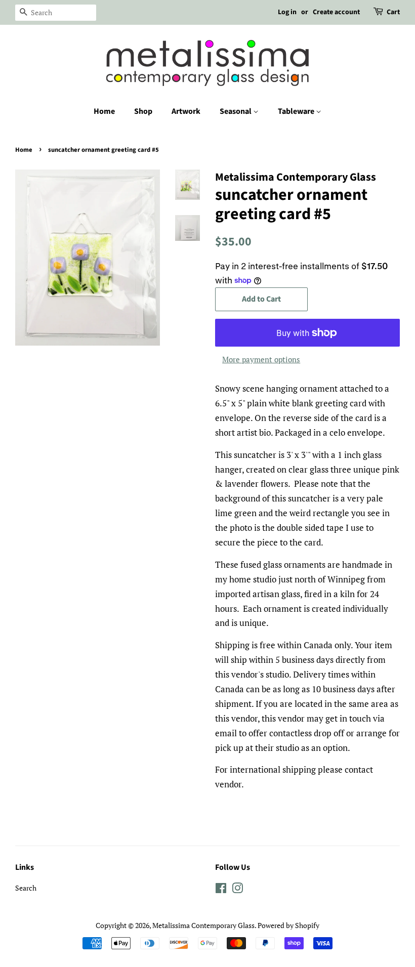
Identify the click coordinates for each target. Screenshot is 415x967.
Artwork (186, 111)
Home (104, 111)
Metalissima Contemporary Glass (203, 925)
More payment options (261, 359)
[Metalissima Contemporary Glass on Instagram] (237, 890)
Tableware (297, 111)
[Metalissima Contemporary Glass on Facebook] (221, 890)
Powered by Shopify (288, 925)
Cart (393, 12)
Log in (287, 12)
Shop (143, 111)
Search (25, 888)
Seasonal (236, 111)
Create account (336, 12)
